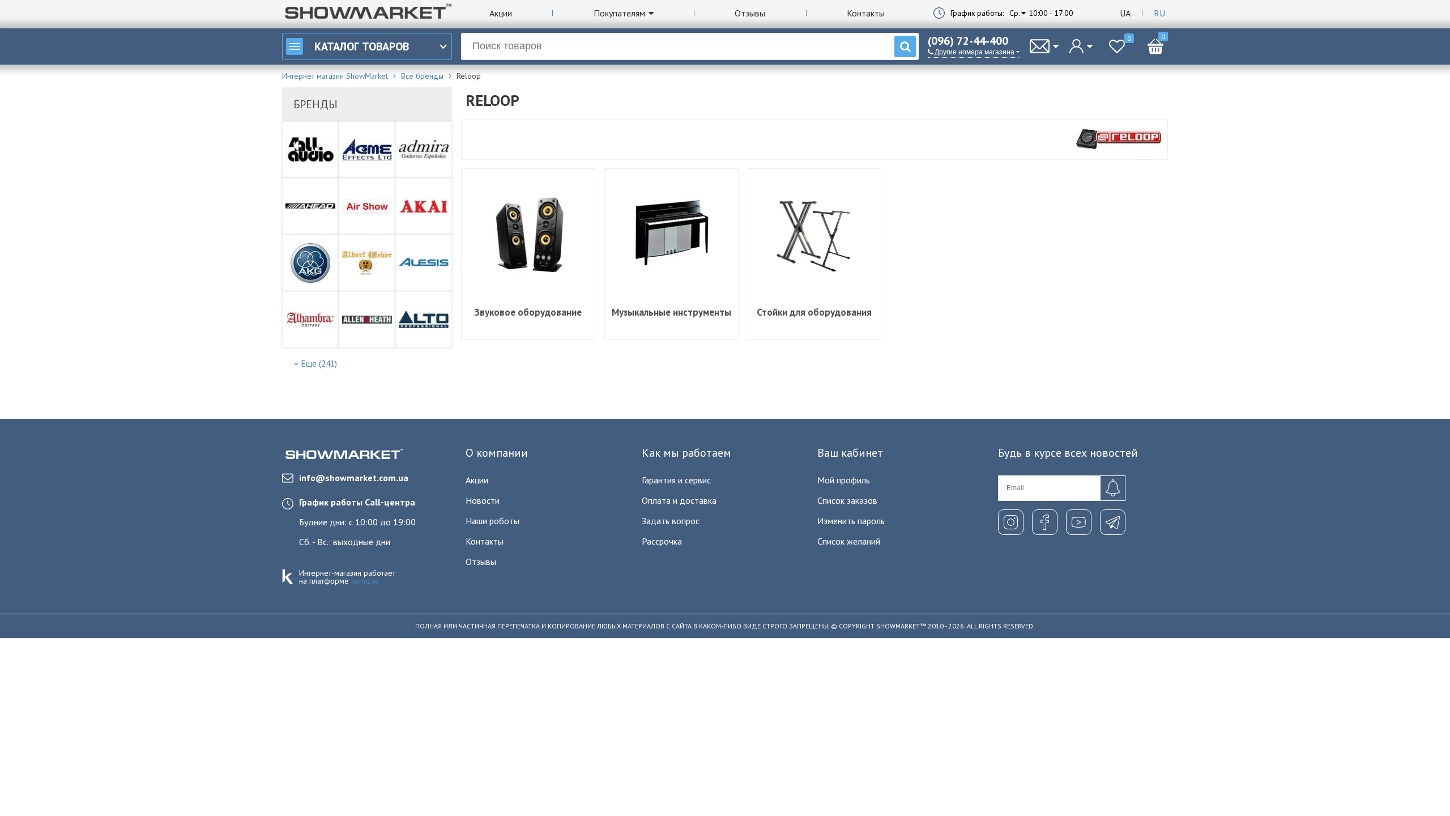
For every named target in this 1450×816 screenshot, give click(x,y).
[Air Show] (367, 206)
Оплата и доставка (679, 500)
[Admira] (424, 150)
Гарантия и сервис (676, 480)
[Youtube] (1079, 522)
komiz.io (365, 581)
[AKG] (310, 263)
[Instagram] (1011, 522)
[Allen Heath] (367, 320)
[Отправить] (1112, 488)
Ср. (1014, 13)
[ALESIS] (424, 263)
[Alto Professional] (424, 320)
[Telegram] (1113, 522)
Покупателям (619, 13)
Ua (1125, 13)
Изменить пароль (851, 520)
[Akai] (424, 206)
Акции (500, 13)
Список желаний (848, 541)
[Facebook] (1045, 522)
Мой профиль (843, 480)
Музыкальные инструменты (671, 312)
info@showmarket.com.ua (353, 477)
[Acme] (367, 150)
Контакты (866, 13)
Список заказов (847, 500)
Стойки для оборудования (814, 312)
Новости (483, 500)
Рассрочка (662, 541)
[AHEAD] (310, 206)
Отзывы (750, 13)
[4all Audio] (310, 150)
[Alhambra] (310, 320)
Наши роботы (492, 520)
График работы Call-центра (357, 502)
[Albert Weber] (367, 263)
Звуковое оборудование (528, 312)
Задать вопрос (671, 520)
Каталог (361, 46)
